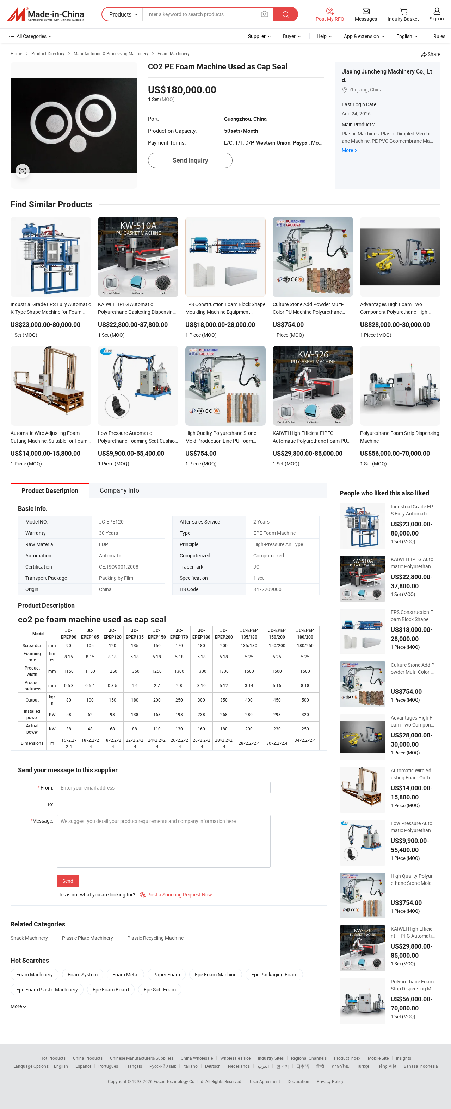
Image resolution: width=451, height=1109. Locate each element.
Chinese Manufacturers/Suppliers (141, 1058)
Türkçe (363, 1066)
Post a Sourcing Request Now (176, 894)
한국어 (282, 1066)
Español (83, 1066)
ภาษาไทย (341, 1066)
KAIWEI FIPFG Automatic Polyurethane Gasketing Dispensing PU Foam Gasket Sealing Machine (412, 563)
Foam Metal (125, 974)
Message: (41, 820)
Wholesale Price (235, 1058)
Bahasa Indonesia (421, 1066)
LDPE (105, 544)
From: (45, 787)
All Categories (32, 36)
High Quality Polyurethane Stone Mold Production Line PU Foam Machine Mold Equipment (412, 880)
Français (133, 1066)
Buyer (289, 36)
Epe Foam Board (111, 989)
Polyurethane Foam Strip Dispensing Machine (412, 985)
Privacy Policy (330, 1081)
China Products (88, 1058)
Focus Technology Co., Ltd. (179, 1081)
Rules (439, 36)
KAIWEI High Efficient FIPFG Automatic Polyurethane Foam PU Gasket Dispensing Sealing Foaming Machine (412, 932)
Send (67, 880)
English (61, 1066)
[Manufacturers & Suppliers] (45, 14)
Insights (403, 1058)
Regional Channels (309, 1058)
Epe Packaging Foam (274, 974)
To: (50, 804)
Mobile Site (378, 1058)
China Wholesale (197, 1058)
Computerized (268, 555)
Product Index (347, 1058)
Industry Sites (271, 1058)
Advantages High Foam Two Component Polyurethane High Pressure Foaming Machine (412, 721)
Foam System (83, 974)
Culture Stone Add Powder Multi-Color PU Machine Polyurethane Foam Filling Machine (412, 668)
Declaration (298, 1081)
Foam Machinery (34, 974)
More (347, 150)
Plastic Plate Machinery (87, 937)
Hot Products (53, 1058)
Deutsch (213, 1066)
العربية (263, 1066)
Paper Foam (166, 974)
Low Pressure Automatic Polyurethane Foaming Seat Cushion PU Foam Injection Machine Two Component (412, 827)
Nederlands (239, 1066)
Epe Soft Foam (160, 989)
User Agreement (265, 1081)
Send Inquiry (190, 160)
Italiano (190, 1066)
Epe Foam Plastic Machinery (47, 989)
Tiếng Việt (386, 1066)
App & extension (361, 36)
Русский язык (162, 1066)
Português (108, 1066)
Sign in (437, 18)
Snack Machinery (29, 937)
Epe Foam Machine (215, 974)
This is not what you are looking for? (96, 894)
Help (322, 36)
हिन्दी (320, 1066)
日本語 (302, 1066)
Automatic (110, 555)
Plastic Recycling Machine (155, 937)
